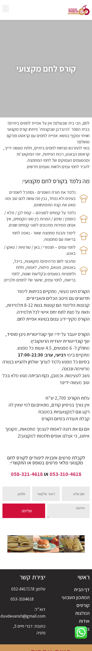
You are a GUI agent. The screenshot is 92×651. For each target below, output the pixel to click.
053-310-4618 (65, 474)
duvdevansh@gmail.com (22, 616)
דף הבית (82, 589)
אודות (84, 621)
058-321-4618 (27, 474)
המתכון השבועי (76, 597)
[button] (5, 8)
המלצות (82, 613)
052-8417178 (22, 589)
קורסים (83, 605)
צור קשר (82, 629)
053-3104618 (22, 599)
